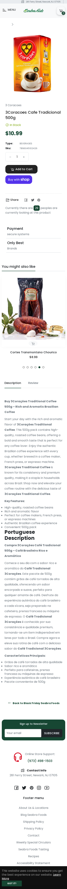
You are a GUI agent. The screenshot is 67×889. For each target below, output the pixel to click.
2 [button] (28, 367)
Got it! (11, 883)
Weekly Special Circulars (33, 842)
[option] (33, 322)
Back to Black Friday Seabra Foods (35, 703)
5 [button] (39, 367)
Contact (33, 835)
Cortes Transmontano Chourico (33, 352)
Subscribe (51, 733)
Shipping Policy (33, 822)
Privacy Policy (33, 828)
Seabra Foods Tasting (33, 849)
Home (5, 24)
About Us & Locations (33, 808)
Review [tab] (33, 383)
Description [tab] (12, 383)
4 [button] (35, 367)
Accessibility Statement (33, 863)
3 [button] (32, 367)
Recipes (33, 856)
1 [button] (24, 367)
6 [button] (43, 367)
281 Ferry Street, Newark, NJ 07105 (43, 1)
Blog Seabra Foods (34, 815)
